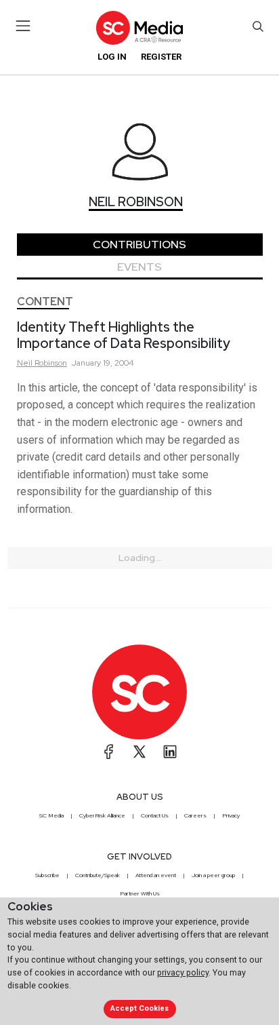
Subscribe (47, 875)
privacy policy (183, 972)
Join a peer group (213, 875)
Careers (195, 815)
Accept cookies (139, 1008)
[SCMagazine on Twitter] (139, 751)
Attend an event (155, 875)
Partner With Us (140, 893)
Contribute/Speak (97, 875)
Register (161, 57)
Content (45, 301)
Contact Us (155, 815)
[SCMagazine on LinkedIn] (170, 751)
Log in (112, 57)
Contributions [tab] (139, 244)
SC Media (51, 815)
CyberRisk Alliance (102, 815)
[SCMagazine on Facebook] (109, 751)
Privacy (231, 815)
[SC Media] (139, 27)
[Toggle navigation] (23, 25)
